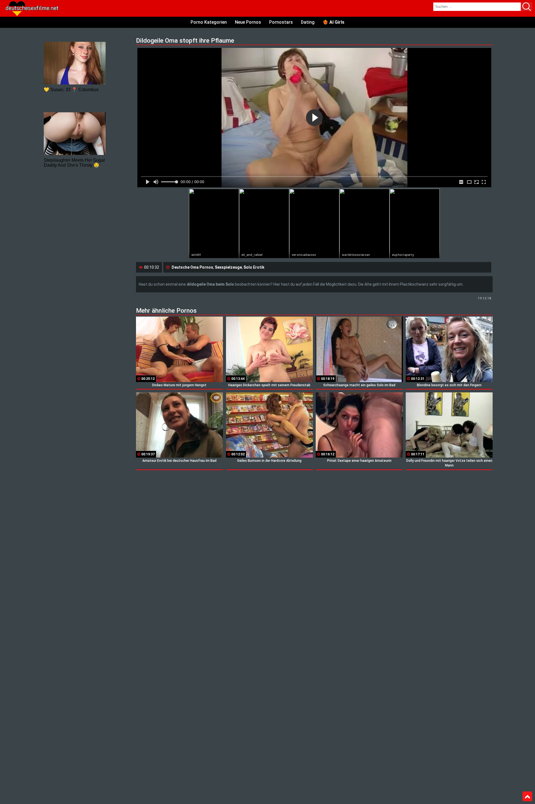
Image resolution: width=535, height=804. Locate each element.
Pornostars (281, 22)
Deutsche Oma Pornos (192, 267)
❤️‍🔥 (333, 22)
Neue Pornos (248, 22)
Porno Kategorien (209, 22)
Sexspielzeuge (228, 267)
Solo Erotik (254, 267)
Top (527, 796)
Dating (308, 22)
